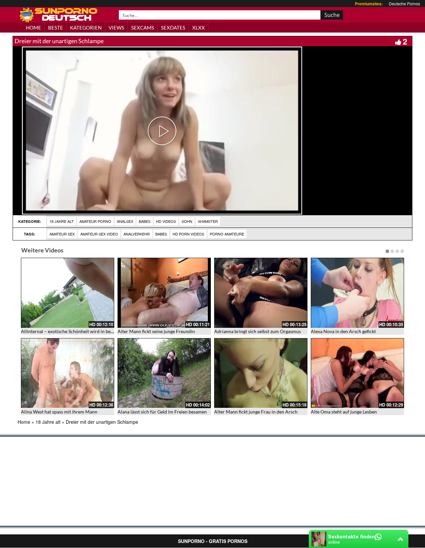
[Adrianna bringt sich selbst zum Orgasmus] (260, 293)
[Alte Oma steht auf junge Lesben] (357, 373)
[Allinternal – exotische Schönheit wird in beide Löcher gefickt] (67, 293)
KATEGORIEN (86, 28)
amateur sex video (99, 233)
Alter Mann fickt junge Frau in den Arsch (256, 411)
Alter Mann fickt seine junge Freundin (156, 331)
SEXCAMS (142, 28)
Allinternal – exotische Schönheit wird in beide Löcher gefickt (84, 331)
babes (161, 233)
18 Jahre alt (61, 221)
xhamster (208, 221)
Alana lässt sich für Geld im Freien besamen (162, 411)
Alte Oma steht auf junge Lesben (344, 411)
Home (24, 421)
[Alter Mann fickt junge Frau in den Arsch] (260, 373)
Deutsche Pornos (404, 3)
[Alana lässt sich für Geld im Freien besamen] (164, 373)
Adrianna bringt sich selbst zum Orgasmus (257, 331)
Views (116, 28)
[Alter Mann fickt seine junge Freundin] (164, 293)
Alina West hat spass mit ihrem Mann (59, 411)
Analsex (125, 221)
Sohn (187, 221)
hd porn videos (188, 233)
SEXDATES (173, 28)
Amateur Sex (62, 233)
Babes (144, 221)
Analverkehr (137, 233)
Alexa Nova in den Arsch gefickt (343, 331)
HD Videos (166, 221)
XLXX (198, 28)
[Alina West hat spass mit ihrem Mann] (67, 373)
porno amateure (227, 233)
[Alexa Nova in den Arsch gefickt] (357, 293)
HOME (33, 28)
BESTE (55, 28)
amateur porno (95, 221)
